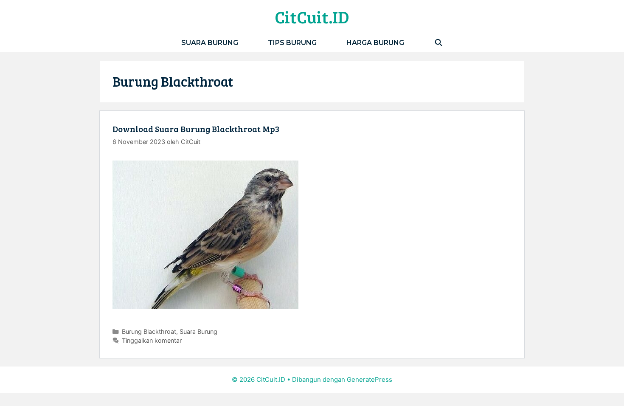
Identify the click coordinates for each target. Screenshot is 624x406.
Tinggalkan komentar (152, 340)
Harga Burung (375, 43)
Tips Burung (292, 43)
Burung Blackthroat (149, 331)
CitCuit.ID (312, 16)
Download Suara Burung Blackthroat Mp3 (195, 129)
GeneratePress (369, 379)
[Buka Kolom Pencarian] (438, 42)
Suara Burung (209, 43)
